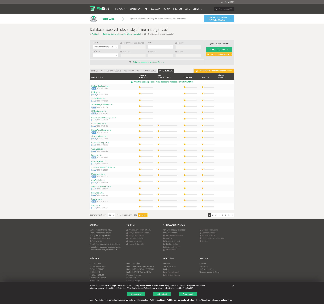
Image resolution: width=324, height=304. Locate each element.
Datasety (155, 9)
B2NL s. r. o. (95, 92)
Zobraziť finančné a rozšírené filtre (147, 62)
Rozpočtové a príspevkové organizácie (105, 247)
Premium (177, 9)
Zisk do (180, 52)
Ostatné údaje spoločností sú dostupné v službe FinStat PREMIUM (163, 82)
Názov (94, 77)
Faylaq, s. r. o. (96, 155)
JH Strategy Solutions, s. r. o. (102, 105)
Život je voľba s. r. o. (99, 136)
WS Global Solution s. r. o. (101, 187)
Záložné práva (171, 250)
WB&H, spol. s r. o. (98, 149)
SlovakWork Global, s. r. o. (101, 130)
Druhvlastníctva (163, 76)
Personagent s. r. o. (98, 161)
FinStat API (94, 281)
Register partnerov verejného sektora (105, 244)
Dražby (204, 241)
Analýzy (166, 269)
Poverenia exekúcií (172, 241)
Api (146, 9)
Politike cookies (157, 300)
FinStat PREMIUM (97, 275)
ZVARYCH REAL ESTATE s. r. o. (103, 168)
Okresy (180, 43)
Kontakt (203, 264)
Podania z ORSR (208, 236)
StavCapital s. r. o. (98, 180)
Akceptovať (136, 294)
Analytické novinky (172, 275)
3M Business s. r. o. (98, 111)
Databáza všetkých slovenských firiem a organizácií (122, 34)
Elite (187, 9)
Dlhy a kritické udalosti (174, 236)
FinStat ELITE (95, 272)
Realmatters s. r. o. (98, 124)
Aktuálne (166, 264)
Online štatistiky (169, 266)
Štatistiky (135, 9)
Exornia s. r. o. (96, 199)
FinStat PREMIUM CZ (98, 266)
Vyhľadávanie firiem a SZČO (101, 230)
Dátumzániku (221, 76)
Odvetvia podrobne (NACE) (134, 43)
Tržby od (96, 51)
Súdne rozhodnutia (172, 247)
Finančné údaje (149, 71)
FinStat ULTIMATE (97, 269)
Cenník (167, 9)
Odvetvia (96, 43)
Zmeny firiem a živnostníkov (213, 238)
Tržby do (126, 52)
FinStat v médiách (207, 269)
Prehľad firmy (97, 71)
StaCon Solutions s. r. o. (100, 86)
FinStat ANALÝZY (133, 264)
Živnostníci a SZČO (136, 238)
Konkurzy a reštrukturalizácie (174, 230)
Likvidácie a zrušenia (210, 230)
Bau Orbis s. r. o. (97, 193)
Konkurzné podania (170, 233)
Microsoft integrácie (134, 275)
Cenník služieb (95, 264)
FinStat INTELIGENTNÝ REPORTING (140, 269)
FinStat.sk (95, 34)
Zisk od (153, 52)
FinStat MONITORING (98, 278)
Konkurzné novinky (172, 272)
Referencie (204, 266)
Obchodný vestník (209, 233)
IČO (101, 77)
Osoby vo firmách (99, 241)
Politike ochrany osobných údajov (181, 300)
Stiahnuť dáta (215, 71)
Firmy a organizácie (136, 236)
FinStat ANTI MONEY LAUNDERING (140, 266)
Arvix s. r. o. (95, 205)
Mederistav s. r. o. (98, 174)
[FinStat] (99, 11)
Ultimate (197, 9)
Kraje (150, 43)
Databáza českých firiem (136, 281)
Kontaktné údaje (114, 71)
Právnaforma (142, 76)
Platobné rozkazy (172, 244)
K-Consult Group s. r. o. (100, 143)
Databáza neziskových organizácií (103, 250)
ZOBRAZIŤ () (218, 50)
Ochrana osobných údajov (210, 272)
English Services (132, 278)
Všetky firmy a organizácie (100, 236)
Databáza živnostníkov (101, 238)
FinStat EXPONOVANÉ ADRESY (138, 272)
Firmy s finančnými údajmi (100, 233)
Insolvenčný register (137, 244)
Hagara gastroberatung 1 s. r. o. (103, 117)
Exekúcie (168, 238)
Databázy (120, 9)
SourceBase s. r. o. (98, 99)
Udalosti (131, 71)
